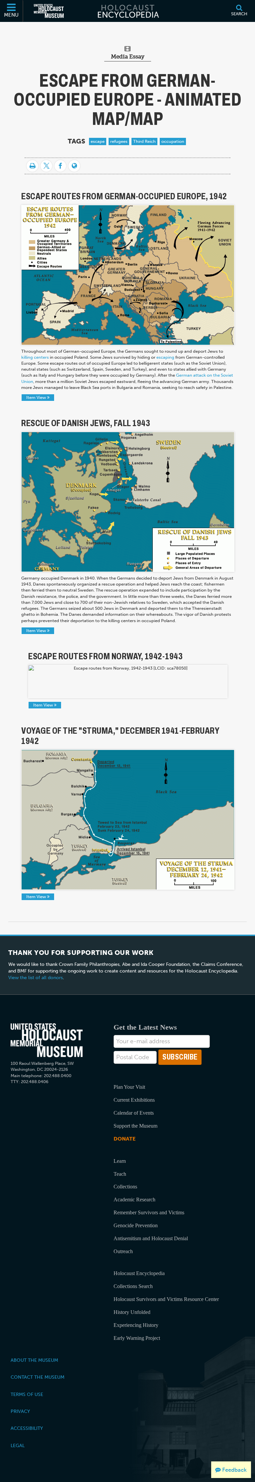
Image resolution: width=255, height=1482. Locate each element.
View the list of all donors (35, 977)
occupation (172, 141)
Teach (120, 1174)
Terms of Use (27, 1394)
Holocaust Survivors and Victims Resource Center (166, 1299)
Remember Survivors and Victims (149, 1212)
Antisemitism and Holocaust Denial (151, 1238)
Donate (124, 1139)
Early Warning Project (137, 1338)
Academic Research (134, 1199)
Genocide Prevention (136, 1225)
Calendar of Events (134, 1113)
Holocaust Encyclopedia (139, 1273)
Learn (120, 1161)
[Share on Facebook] (60, 166)
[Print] (32, 166)
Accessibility (27, 1428)
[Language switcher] (74, 166)
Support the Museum (135, 1126)
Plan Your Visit (129, 1087)
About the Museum (34, 1360)
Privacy (20, 1411)
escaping (165, 357)
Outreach (123, 1251)
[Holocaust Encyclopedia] (127, 11)
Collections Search (133, 1286)
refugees (119, 141)
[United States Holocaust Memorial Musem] (47, 1040)
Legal (18, 1445)
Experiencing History (136, 1325)
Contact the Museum (37, 1377)
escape (98, 141)
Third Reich (144, 141)
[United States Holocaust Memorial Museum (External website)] (49, 11)
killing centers (35, 357)
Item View (36, 397)
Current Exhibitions (134, 1100)
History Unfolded (132, 1312)
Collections (125, 1186)
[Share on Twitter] (46, 166)
